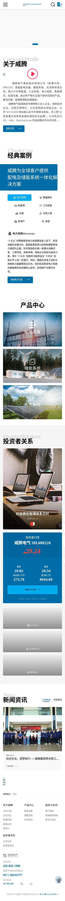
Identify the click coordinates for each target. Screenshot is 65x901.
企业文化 (7, 815)
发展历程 (7, 819)
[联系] (32, 784)
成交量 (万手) (19, 575)
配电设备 (28, 811)
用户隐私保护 (8, 884)
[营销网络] (32, 781)
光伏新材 (28, 819)
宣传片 (6, 828)
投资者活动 (8, 845)
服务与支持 (51, 805)
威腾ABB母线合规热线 (13, 870)
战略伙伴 (7, 824)
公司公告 (7, 841)
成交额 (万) (46, 575)
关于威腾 (8, 805)
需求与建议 (50, 819)
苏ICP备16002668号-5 (49, 894)
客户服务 (49, 811)
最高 (19, 566)
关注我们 (7, 880)
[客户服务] (32, 779)
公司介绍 (7, 811)
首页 (15, 794)
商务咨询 (7, 861)
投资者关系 (9, 835)
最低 (46, 566)
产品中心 (29, 805)
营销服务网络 (51, 815)
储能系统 (28, 815)
